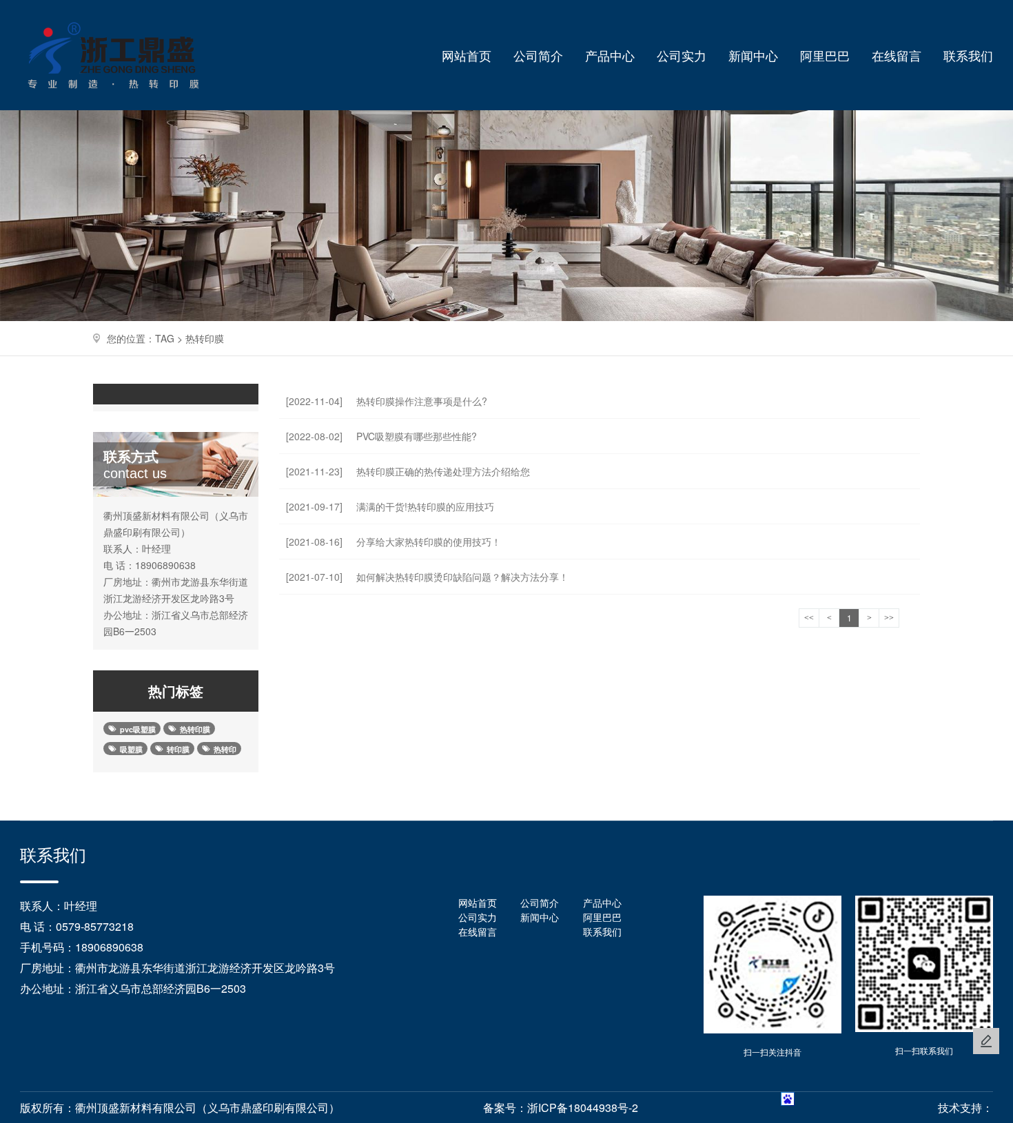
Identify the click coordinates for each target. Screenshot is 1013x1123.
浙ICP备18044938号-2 (582, 1107)
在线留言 (896, 55)
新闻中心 (753, 55)
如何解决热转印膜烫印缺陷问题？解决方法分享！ (427, 577)
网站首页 (466, 55)
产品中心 (610, 55)
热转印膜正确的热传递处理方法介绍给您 (408, 471)
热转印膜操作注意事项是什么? (386, 401)
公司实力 (681, 55)
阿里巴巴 (825, 55)
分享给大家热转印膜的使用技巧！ (393, 541)
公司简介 (538, 55)
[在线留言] (986, 1041)
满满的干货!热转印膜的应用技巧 (390, 506)
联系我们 (968, 55)
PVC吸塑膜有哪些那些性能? (381, 436)
